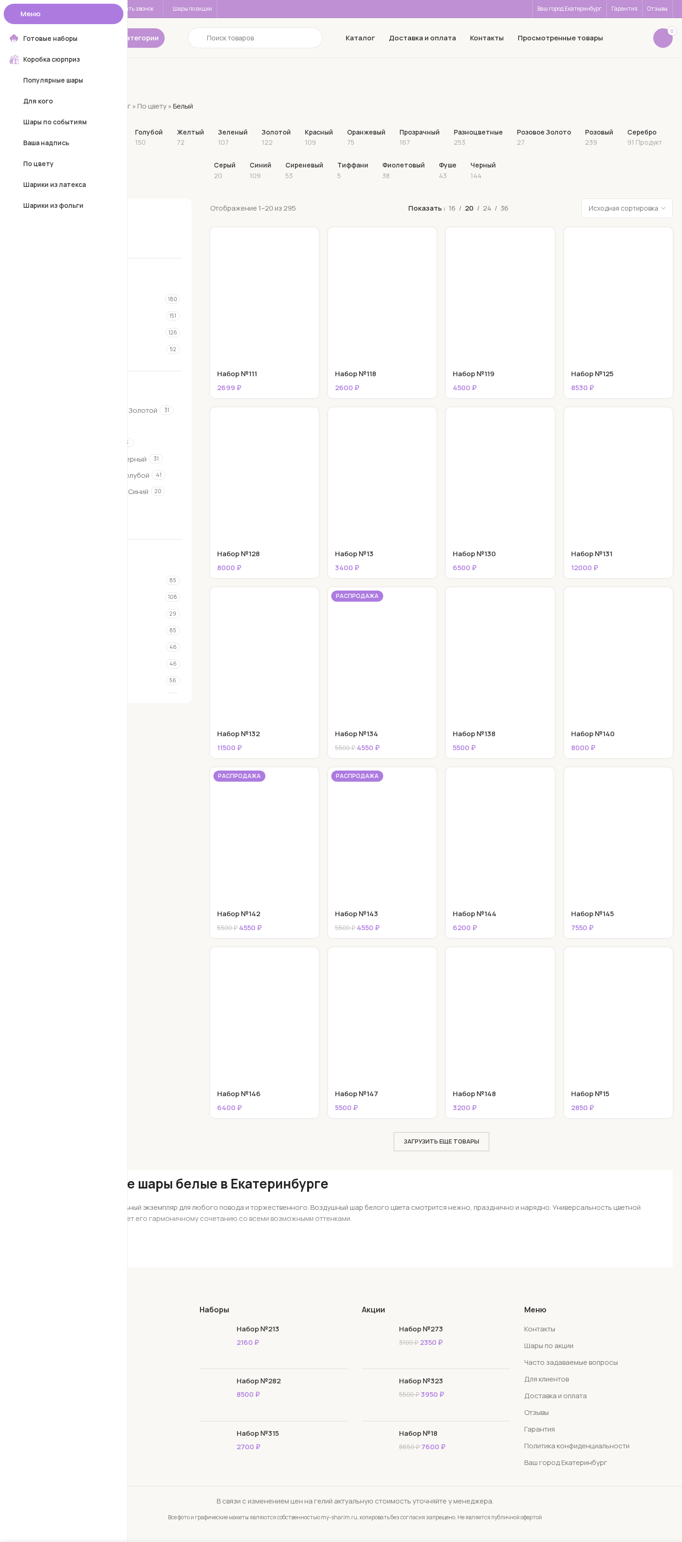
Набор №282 (259, 1381)
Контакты (539, 1329)
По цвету (152, 106)
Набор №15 (590, 1094)
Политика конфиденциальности (577, 1446)
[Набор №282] (214, 1395)
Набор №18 (418, 1433)
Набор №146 (239, 1094)
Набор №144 (474, 914)
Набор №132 (238, 734)
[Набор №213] (214, 1343)
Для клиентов (546, 1379)
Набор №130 (474, 554)
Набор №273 (421, 1329)
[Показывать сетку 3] (530, 208)
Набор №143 (356, 914)
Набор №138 (474, 734)
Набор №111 (237, 374)
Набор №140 (593, 734)
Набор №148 (474, 1094)
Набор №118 (355, 374)
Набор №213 (258, 1329)
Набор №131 (591, 554)
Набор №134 (356, 734)
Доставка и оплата (555, 1396)
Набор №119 (474, 374)
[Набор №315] (214, 1447)
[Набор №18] (377, 1447)
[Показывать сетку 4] (547, 208)
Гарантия (539, 1429)
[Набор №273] (377, 1343)
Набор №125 (592, 374)
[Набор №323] (377, 1395)
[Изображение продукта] (500, 475)
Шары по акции (548, 1345)
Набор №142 (238, 914)
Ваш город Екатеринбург (565, 1462)
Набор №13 (354, 554)
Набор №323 (421, 1381)
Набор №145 (592, 914)
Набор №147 (356, 1094)
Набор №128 (238, 554)
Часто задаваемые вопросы (571, 1362)
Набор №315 (258, 1433)
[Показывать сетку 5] (562, 208)
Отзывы (536, 1412)
